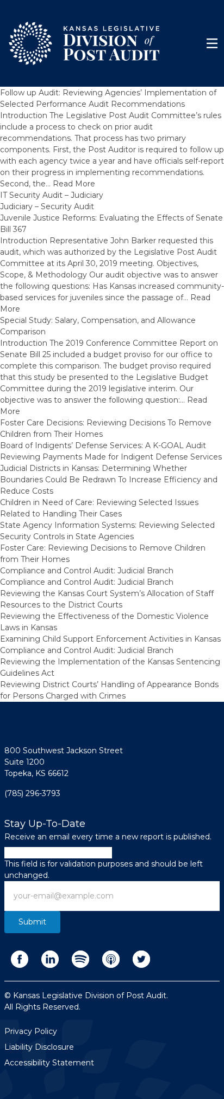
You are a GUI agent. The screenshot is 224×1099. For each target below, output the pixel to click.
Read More (74, 184)
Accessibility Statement (49, 1063)
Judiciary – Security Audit (47, 206)
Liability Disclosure (39, 1047)
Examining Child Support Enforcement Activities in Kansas (110, 639)
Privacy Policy (30, 1031)
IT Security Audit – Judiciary (51, 195)
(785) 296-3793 (32, 793)
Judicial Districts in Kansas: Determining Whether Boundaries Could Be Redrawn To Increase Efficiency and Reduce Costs (108, 479)
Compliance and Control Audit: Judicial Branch (86, 571)
